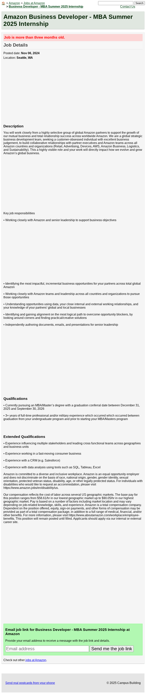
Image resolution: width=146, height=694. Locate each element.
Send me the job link (111, 648)
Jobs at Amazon (34, 3)
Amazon (14, 3)
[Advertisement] (73, 94)
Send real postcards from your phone (30, 682)
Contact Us (127, 6)
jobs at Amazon (35, 660)
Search (139, 3)
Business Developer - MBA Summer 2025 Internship (46, 6)
